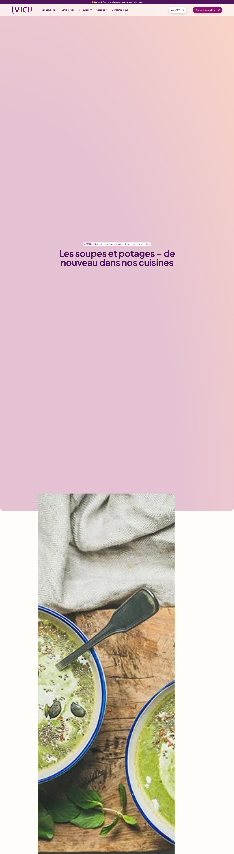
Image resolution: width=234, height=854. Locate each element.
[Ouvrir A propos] (107, 9)
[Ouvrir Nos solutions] (57, 9)
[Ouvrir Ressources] (91, 9)
